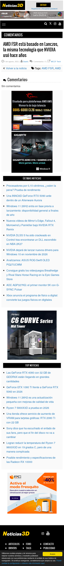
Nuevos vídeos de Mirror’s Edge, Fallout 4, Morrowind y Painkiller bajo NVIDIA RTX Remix (31, 225)
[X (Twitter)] (50, 24)
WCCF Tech (56, 62)
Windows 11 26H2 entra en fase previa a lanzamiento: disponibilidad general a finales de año (32, 210)
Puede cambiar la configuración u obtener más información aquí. (32, 561)
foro (28, 544)
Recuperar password (49, 9)
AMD (58, 68)
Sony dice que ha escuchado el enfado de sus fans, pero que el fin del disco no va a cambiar (30, 432)
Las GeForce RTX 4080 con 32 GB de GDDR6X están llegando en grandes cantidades (28, 377)
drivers (13, 548)
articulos (14, 544)
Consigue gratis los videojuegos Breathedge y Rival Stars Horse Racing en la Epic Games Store (32, 275)
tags (28, 548)
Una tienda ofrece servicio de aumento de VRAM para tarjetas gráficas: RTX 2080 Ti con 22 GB (30, 418)
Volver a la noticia (16, 68)
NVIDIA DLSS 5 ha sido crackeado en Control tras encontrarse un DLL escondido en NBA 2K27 (31, 239)
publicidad (49, 548)
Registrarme (35, 9)
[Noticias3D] (12, 5)
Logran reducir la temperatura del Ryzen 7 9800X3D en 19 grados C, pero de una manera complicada (30, 447)
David (25, 62)
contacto (48, 544)
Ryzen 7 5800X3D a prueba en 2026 (27, 408)
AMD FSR (48, 68)
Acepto (52, 554)
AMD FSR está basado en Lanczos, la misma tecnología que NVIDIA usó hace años (30, 49)
